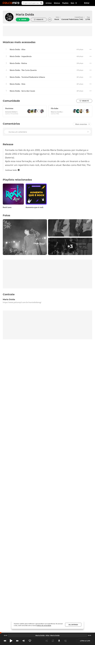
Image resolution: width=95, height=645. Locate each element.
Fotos (6, 215)
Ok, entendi (73, 625)
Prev (5, 641)
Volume (24, 641)
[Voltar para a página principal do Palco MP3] (11, 3)
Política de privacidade (43, 625)
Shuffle (46, 641)
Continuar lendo (11, 170)
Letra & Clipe (85, 641)
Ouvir (23, 19)
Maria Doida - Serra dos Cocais (22, 91)
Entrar (86, 3)
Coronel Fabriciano (70, 19)
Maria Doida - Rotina (18, 63)
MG (81, 19)
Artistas (49, 3)
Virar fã (39, 19)
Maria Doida (25, 14)
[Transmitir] (71, 641)
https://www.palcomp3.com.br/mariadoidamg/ (22, 302)
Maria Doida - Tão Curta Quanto (23, 70)
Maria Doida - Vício (17, 84)
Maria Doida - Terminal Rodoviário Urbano (27, 77)
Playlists (65, 3)
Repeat (53, 641)
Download (59, 641)
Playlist (65, 641)
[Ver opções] (50, 19)
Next (17, 641)
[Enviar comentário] (88, 131)
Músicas (57, 3)
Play (11, 641)
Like (30, 641)
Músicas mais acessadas (19, 42)
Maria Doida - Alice (17, 49)
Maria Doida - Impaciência (21, 56)
